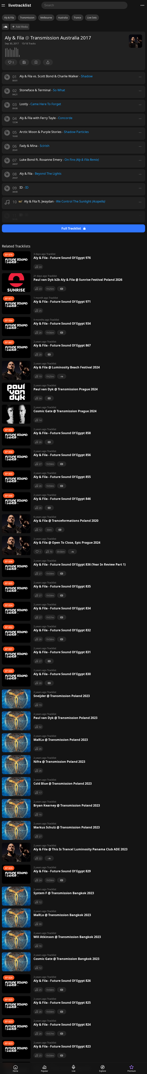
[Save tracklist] (24, 62)
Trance (77, 17)
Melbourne (46, 17)
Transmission (27, 17)
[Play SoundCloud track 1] (5, 27)
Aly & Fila (9, 17)
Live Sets (92, 17)
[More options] (140, 77)
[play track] (7, 77)
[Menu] (3, 5)
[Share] (48, 62)
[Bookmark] (36, 62)
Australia (63, 17)
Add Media (22, 26)
